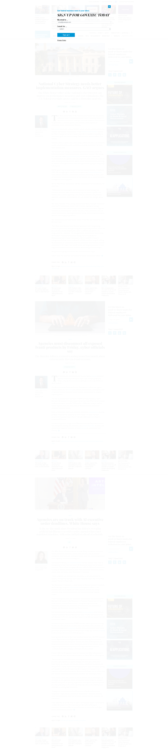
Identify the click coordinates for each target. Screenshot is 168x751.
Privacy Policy (61, 40)
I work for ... (62, 26)
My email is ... (62, 19)
